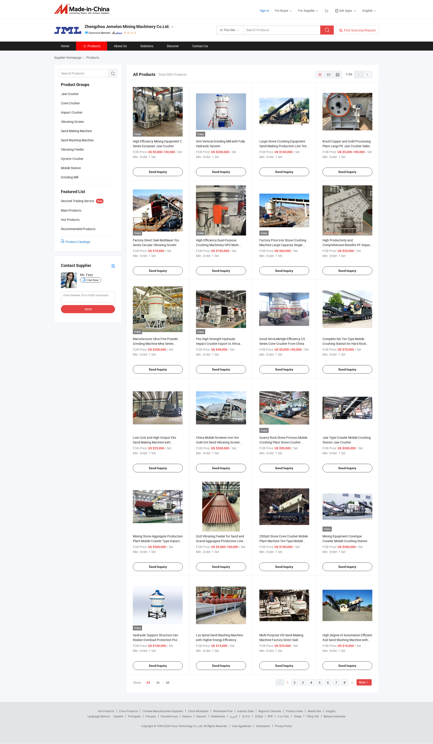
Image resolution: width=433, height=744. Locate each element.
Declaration (263, 726)
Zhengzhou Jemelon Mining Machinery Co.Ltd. (127, 26)
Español (118, 716)
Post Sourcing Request (360, 30)
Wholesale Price (223, 711)
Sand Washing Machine (77, 140)
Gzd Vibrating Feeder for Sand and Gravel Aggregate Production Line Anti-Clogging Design (220, 541)
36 (158, 682)
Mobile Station (71, 168)
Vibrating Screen (72, 121)
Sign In (264, 10)
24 (148, 682)
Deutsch (201, 716)
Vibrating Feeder (72, 149)
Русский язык (169, 716)
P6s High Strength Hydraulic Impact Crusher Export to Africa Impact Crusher (218, 343)
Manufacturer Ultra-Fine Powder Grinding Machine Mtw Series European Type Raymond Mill (155, 343)
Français (150, 716)
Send (88, 309)
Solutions (146, 46)
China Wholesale (198, 711)
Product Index (294, 711)
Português (134, 716)
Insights (330, 711)
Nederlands (218, 716)
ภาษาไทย (283, 716)
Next (362, 682)
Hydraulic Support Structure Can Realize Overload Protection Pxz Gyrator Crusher (155, 640)
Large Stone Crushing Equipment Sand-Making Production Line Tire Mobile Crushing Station (282, 146)
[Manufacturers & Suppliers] (83, 9)
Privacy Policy (283, 726)
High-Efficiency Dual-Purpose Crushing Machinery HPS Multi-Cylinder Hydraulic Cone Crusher (218, 245)
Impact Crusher (72, 112)
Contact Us (200, 46)
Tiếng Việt (312, 716)
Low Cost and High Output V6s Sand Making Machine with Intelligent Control (154, 442)
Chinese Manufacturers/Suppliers (163, 711)
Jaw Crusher (70, 94)
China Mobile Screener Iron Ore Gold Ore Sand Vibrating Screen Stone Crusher (218, 442)
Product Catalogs (78, 242)
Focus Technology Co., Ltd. (187, 726)
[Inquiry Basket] (327, 10)
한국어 (246, 716)
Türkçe (298, 716)
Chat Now (92, 280)
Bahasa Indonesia (334, 716)
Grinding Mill (69, 177)
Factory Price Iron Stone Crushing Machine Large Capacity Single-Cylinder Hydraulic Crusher (282, 245)
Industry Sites (245, 711)
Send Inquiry (158, 172)
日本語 (259, 716)
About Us (120, 46)
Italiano (187, 716)
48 (167, 682)
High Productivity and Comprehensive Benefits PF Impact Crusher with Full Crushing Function (347, 245)
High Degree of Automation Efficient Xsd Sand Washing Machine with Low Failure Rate (347, 640)
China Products (128, 711)
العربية (233, 716)
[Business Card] (113, 266)
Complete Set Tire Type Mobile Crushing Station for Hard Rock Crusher (344, 343)
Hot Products (106, 711)
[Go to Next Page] (367, 74)
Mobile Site (314, 711)
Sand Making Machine (76, 131)
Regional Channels (269, 711)
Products (94, 46)
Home (65, 46)
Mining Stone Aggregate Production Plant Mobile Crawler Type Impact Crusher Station (158, 541)
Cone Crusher (70, 103)
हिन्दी (270, 716)
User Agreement (241, 726)
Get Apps (346, 10)
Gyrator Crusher (72, 158)
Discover (173, 46)
